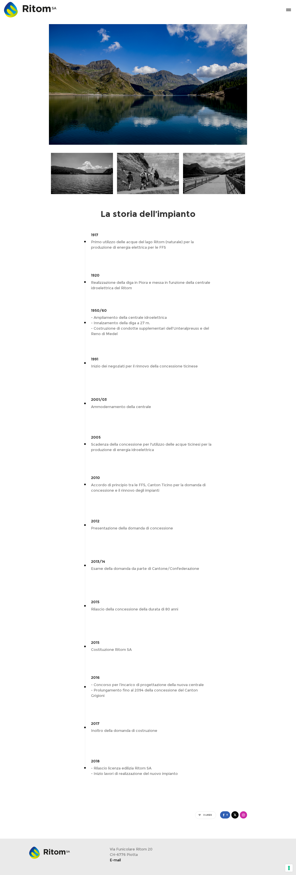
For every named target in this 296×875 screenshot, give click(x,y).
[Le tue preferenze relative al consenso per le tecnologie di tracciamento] (289, 868)
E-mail (115, 860)
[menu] (288, 9)
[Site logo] (20, 9)
